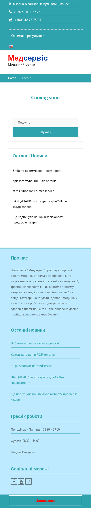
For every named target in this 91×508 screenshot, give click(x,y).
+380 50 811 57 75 (27, 12)
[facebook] (14, 481)
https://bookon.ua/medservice (33, 191)
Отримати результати (27, 36)
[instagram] (28, 481)
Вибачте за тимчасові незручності (37, 170)
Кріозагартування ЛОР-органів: (35, 181)
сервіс (28, 57)
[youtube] (21, 481)
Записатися (45, 500)
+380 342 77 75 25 (27, 20)
